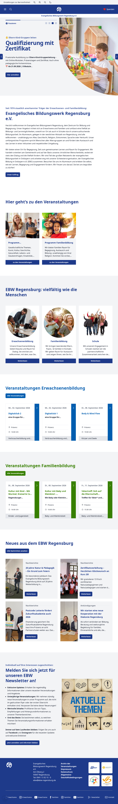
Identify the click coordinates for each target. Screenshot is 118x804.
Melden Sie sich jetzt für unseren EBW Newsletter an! (30, 675)
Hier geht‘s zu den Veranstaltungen (42, 201)
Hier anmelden (13, 75)
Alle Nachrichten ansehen (17, 551)
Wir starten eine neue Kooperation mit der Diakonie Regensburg (92, 613)
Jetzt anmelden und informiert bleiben (22, 743)
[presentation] (46, 23)
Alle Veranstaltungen (15, 396)
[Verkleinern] (45, 2)
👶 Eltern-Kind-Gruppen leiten (21, 37)
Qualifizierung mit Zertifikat (30, 45)
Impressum (66, 769)
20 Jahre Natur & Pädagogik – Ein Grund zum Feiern (40, 569)
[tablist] (51, 23)
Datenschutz (67, 772)
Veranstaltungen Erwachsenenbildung (45, 388)
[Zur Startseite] (10, 774)
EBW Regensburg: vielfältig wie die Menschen (41, 292)
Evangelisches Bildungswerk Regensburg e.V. (48, 116)
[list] (73, 770)
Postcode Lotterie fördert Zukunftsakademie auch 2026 (39, 613)
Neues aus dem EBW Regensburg (39, 543)
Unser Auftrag (12, 174)
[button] (5, 799)
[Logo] (18, 774)
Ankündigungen (88, 605)
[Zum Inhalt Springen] (34, 2)
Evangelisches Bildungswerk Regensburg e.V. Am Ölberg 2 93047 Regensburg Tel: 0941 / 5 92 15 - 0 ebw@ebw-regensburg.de (44, 772)
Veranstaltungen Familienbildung (40, 465)
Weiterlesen (22, 361)
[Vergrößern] (39, 2)
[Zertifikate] (100, 774)
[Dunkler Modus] (50, 2)
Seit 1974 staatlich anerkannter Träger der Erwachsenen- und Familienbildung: (46, 108)
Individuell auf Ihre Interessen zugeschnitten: (29, 665)
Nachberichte (32, 563)
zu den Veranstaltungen (22, 262)
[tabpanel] (59, 56)
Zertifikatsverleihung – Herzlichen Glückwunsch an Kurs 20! (95, 571)
